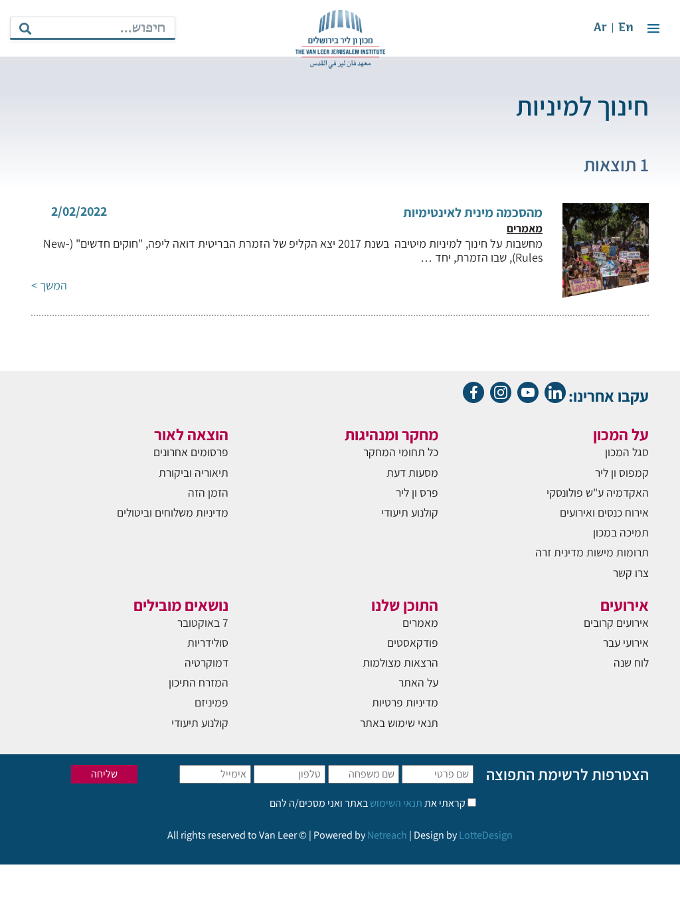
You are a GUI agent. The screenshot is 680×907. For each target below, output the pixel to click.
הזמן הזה (208, 492)
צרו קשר (631, 572)
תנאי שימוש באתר (399, 722)
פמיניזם (211, 702)
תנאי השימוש (395, 803)
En (626, 28)
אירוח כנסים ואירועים (604, 512)
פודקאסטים (412, 642)
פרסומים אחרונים (190, 451)
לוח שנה (631, 662)
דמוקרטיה (206, 662)
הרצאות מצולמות (400, 662)
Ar (600, 28)
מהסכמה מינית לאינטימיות (473, 212)
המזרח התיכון (198, 682)
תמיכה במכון (621, 532)
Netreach (387, 835)
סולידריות (207, 642)
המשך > (49, 285)
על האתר (418, 682)
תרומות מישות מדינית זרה (592, 552)
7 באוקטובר (202, 622)
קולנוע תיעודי (409, 512)
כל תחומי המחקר (400, 451)
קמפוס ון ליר (622, 472)
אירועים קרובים (616, 622)
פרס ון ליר (417, 492)
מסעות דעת (412, 472)
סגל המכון (627, 451)
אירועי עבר (626, 642)
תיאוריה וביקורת (193, 472)
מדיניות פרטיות (405, 702)
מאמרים (420, 622)
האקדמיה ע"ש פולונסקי (598, 492)
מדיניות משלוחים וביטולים (172, 512)
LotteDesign (486, 835)
